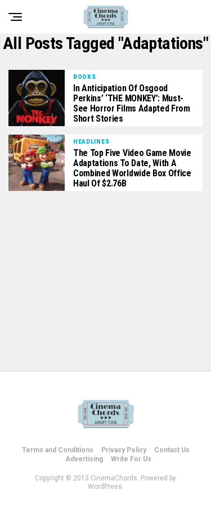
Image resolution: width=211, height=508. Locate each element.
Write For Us (131, 459)
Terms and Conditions (57, 450)
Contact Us (172, 450)
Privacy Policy (123, 450)
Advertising (84, 459)
